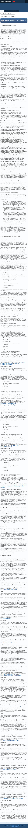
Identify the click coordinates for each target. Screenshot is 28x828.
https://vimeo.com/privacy (5, 618)
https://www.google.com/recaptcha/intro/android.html (10, 675)
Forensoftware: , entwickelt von (14, 826)
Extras (16, 11)
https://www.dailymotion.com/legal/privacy (8, 769)
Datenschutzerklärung (4, 822)
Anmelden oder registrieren (6, 1)
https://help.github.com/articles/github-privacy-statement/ (11, 798)
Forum (6, 11)
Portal (2, 11)
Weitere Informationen (5, 21)
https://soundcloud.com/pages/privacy (17, 706)
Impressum (12, 822)
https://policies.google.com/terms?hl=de (8, 403)
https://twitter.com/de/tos (15, 445)
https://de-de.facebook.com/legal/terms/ (9, 364)
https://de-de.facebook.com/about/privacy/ (12, 363)
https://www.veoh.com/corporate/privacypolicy (9, 740)
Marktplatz (11, 11)
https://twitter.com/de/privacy (6, 446)
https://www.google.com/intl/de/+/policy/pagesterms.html (11, 404)
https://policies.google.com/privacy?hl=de (8, 405)
